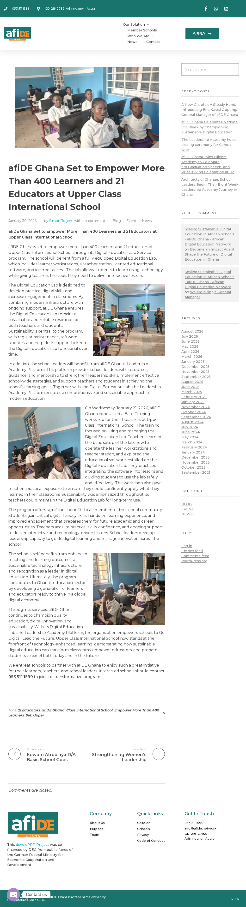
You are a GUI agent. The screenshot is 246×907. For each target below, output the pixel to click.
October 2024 (193, 412)
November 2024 (195, 407)
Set (28, 715)
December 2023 (195, 457)
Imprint (233, 898)
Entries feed (192, 551)
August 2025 (192, 382)
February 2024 (194, 447)
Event (131, 221)
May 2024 (189, 437)
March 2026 (191, 356)
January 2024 (193, 452)
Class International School (89, 710)
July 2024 (189, 427)
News (147, 221)
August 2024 (192, 422)
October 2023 (193, 467)
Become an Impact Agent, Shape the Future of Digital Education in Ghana (210, 254)
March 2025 (191, 392)
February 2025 (194, 397)
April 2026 (190, 351)
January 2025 (192, 402)
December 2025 (195, 366)
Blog (117, 221)
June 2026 (190, 341)
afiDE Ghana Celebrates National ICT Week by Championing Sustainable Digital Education (209, 127)
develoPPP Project (32, 844)
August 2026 (192, 331)
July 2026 (189, 336)
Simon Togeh (60, 221)
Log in (186, 546)
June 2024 (190, 432)
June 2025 (190, 387)
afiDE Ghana (53, 710)
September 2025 (196, 377)
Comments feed (195, 556)
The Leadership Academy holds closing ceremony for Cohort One (208, 144)
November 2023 (195, 462)
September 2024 (196, 417)
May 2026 (189, 346)
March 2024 (191, 442)
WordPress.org (194, 561)
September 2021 (195, 472)
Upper (38, 715)
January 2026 (193, 361)
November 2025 (195, 372)
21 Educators (29, 710)
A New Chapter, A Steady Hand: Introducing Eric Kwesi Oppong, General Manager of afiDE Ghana (209, 109)
